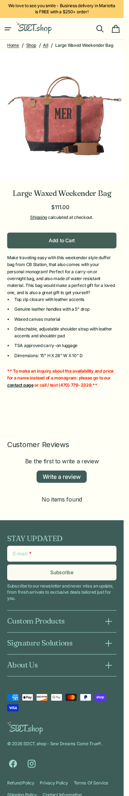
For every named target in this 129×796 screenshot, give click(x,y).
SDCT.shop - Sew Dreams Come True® (62, 738)
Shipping (38, 211)
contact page (20, 379)
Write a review (62, 471)
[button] (8, 29)
